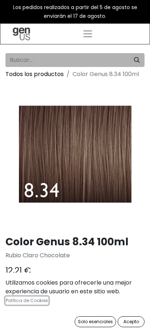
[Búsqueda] (137, 60)
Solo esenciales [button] (95, 321)
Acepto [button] (131, 321)
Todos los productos (34, 74)
